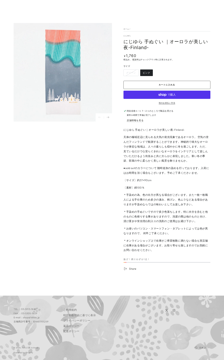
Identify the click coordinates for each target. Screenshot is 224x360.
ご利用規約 (70, 309)
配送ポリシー (71, 331)
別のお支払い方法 (167, 103)
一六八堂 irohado (30, 347)
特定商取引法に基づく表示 (79, 315)
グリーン (131, 73)
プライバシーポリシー (77, 320)
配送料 (135, 59)
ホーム (126, 29)
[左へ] (100, 117)
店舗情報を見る (135, 120)
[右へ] (108, 117)
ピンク (146, 73)
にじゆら (127, 36)
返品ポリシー (71, 325)
